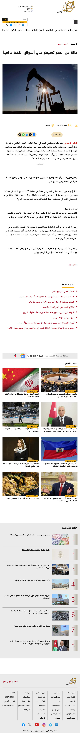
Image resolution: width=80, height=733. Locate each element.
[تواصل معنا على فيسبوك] (11, 25)
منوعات (57, 718)
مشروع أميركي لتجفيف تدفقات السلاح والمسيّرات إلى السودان (62, 395)
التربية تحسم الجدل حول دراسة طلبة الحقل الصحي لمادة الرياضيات (27, 596)
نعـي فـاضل (41, 713)
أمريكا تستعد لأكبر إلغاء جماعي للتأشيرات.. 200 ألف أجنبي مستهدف (60, 499)
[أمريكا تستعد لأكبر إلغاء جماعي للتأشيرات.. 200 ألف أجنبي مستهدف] (59, 484)
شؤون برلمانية (38, 30)
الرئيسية (74, 44)
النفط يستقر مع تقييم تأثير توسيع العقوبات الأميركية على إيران (47, 297)
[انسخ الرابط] (19, 134)
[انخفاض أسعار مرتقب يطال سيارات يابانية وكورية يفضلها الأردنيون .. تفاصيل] (60, 615)
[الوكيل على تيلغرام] (50, 725)
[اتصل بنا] (7, 25)
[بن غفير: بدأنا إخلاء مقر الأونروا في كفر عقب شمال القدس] (20, 414)
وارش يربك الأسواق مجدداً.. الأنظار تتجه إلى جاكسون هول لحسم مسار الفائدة (41, 328)
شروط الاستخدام (24, 705)
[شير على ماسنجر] (27, 135)
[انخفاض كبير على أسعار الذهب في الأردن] (20, 484)
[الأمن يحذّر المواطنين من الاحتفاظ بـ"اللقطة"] (60, 584)
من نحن (27, 692)
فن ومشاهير (40, 692)
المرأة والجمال (40, 701)
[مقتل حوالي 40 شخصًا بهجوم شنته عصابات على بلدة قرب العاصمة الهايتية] (59, 449)
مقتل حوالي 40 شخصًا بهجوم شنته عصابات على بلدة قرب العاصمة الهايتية (60, 465)
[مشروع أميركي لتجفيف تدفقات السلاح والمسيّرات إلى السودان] (59, 380)
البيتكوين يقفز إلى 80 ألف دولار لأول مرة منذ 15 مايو (51, 302)
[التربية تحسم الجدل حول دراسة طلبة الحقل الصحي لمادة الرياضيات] (60, 599)
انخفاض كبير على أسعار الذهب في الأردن (22, 498)
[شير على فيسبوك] (34, 134)
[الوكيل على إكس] (29, 724)
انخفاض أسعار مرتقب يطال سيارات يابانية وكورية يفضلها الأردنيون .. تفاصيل (30, 612)
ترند (59, 701)
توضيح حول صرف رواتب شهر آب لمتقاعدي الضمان (30, 535)
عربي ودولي (71, 391)
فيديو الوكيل (70, 718)
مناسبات (42, 709)
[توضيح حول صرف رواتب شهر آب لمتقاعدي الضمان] (60, 539)
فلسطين (57, 692)
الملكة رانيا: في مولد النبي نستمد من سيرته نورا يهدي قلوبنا (21, 465)
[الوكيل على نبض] (56, 724)
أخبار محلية (73, 30)
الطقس (49, 30)
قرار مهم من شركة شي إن (63, 318)
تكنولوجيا (42, 705)
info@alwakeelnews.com (8, 705)
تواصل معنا (26, 701)
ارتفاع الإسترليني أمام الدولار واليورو (58, 307)
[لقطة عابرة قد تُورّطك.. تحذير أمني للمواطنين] (60, 630)
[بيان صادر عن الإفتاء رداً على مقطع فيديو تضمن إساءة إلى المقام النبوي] (60, 569)
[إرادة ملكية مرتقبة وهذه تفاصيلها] (60, 554)
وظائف (27, 30)
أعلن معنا (27, 709)
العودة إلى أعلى (9, 681)
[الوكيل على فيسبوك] (23, 725)
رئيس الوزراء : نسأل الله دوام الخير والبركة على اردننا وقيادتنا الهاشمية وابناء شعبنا (60, 430)
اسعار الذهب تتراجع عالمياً (63, 292)
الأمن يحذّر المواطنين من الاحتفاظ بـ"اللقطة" (32, 580)
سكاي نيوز (73, 264)
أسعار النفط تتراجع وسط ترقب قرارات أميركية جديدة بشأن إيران (46, 323)
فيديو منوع (56, 705)
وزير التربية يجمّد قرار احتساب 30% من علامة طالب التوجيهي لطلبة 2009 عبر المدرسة (30, 642)
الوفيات (42, 718)
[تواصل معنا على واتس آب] (15, 25)
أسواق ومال (63, 44)
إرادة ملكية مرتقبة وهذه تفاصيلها (36, 550)
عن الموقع (26, 697)
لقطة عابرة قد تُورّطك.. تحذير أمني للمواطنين (32, 626)
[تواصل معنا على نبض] (23, 25)
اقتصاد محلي (60, 30)
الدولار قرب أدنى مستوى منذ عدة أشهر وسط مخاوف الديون (48, 313)
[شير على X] (30, 134)
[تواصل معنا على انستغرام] (19, 25)
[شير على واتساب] (23, 134)
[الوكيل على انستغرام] (44, 725)
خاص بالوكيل (16, 30)
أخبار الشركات (55, 697)
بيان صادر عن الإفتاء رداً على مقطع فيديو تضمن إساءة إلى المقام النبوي (28, 566)
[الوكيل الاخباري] (71, 681)
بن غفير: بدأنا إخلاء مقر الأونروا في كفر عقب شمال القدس (21, 430)
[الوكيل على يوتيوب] (37, 724)
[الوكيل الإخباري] (67, 8)
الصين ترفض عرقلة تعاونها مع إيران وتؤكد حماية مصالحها (22, 395)
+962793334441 (9, 697)
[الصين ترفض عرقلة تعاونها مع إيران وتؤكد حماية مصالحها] (20, 380)
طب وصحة (41, 697)
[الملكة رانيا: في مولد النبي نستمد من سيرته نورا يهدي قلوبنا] (20, 449)
